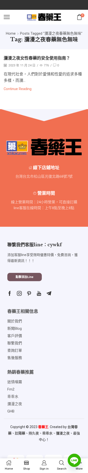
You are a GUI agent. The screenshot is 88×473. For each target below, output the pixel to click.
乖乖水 (47, 433)
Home (11, 33)
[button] (24, 277)
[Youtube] (39, 293)
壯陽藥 (20, 433)
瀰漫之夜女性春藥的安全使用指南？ (37, 58)
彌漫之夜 (63, 433)
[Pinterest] (29, 293)
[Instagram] (19, 293)
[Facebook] (9, 293)
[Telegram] (48, 293)
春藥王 (43, 427)
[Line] (74, 460)
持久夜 (34, 433)
